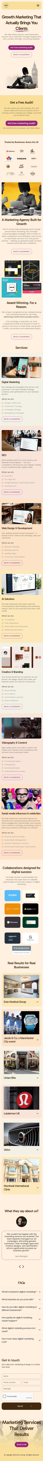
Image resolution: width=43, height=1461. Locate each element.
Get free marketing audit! (21, 47)
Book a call (21, 1444)
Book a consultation (21, 54)
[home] (7, 5)
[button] (38, 5)
